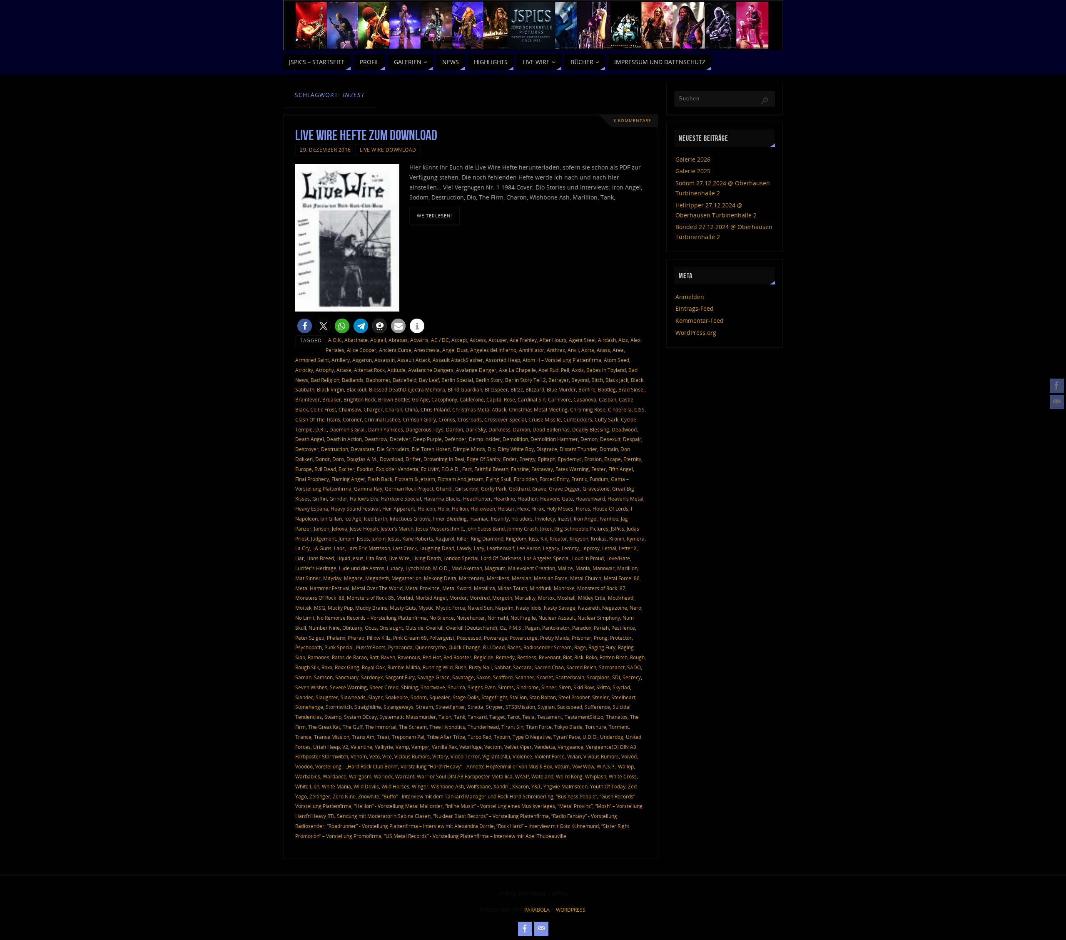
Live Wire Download (388, 149)
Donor (322, 459)
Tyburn (502, 736)
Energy (527, 459)
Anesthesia (427, 350)
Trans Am (363, 736)
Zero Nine (344, 796)
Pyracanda (400, 647)
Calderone (472, 399)
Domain (609, 449)
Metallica (484, 588)
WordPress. (571, 909)
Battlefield (404, 379)
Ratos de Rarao (349, 657)
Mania (582, 568)
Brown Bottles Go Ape (403, 399)
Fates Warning (572, 469)
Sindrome (527, 687)
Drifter (413, 459)
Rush (460, 667)
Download (391, 459)
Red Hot (432, 657)
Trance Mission (331, 736)
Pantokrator (556, 627)
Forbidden (525, 479)
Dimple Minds (469, 449)
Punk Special (339, 647)
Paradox (581, 627)
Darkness (499, 429)
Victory (440, 756)
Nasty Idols (528, 607)
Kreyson (579, 538)
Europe (303, 469)
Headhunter (477, 498)
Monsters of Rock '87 (601, 588)
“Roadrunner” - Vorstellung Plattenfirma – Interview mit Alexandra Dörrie (410, 826)
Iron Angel (586, 518)
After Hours (552, 340)
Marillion (627, 568)
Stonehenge (309, 706)
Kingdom (516, 538)
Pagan (532, 627)
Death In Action (344, 439)
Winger (420, 786)
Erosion (593, 459)
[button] (304, 326)
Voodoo (304, 766)
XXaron (520, 786)
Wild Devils (366, 786)
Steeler (600, 697)
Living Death (426, 558)
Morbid (404, 597)
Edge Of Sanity (484, 459)
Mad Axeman (466, 568)
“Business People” (576, 796)
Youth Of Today (607, 786)
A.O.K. (335, 340)
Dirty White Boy (516, 449)
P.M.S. (515, 627)
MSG (319, 607)
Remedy (505, 657)
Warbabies (307, 776)
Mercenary (471, 578)
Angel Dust (455, 350)
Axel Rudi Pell (553, 370)
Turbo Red (479, 736)
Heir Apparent (398, 508)
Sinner (548, 687)
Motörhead (620, 597)
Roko (591, 657)
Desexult (610, 439)
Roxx (326, 667)
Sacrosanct (612, 667)
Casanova (584, 399)
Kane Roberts (417, 538)
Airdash (607, 340)
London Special (460, 558)
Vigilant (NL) (496, 756)
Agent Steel (582, 340)
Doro (338, 459)
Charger (373, 409)
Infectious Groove (410, 518)
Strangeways (398, 706)
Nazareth (589, 607)
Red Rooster (457, 657)
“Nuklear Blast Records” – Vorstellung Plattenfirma (491, 816)
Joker (546, 528)
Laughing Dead (436, 548)
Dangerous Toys (424, 429)
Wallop (626, 766)
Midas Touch (512, 588)
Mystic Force (450, 607)
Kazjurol (445, 538)
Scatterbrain (569, 677)
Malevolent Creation (531, 568)
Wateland (542, 776)
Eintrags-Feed (694, 308)
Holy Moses (559, 508)
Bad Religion (325, 379)
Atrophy (325, 370)
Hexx (523, 508)
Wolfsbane (478, 786)
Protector (621, 637)
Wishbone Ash (447, 786)
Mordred (479, 597)
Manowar (604, 568)
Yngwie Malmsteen (565, 786)
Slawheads (353, 697)
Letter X (628, 548)
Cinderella (620, 409)
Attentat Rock (369, 370)
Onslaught (391, 627)
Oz (503, 627)
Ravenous (409, 657)
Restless (526, 657)
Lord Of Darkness (501, 558)
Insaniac (478, 518)
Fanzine (520, 469)
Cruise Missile (544, 419)
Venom (359, 756)
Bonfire (586, 389)
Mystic (425, 607)
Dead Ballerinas (551, 429)
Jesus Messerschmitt (440, 528)
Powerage (495, 637)
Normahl (498, 617)
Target (497, 716)
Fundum (599, 479)
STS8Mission (520, 706)
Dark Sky (476, 429)
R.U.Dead (494, 647)
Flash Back (380, 479)
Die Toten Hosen (431, 449)
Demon (589, 439)
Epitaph (546, 459)
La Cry (302, 548)
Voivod (629, 756)
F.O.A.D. (450, 469)
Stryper (494, 706)
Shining (409, 687)
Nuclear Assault (556, 617)
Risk (578, 657)
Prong (601, 637)
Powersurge (524, 637)
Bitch (597, 379)
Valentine (361, 746)
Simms (506, 687)
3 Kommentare (632, 120)
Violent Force (550, 756)
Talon (444, 716)
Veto (374, 756)
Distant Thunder (578, 449)
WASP (522, 776)
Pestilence (623, 627)
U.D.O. (590, 736)
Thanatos (617, 716)
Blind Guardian (465, 389)
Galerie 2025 (692, 171)
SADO (634, 667)
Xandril (501, 786)
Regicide (483, 657)
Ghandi (444, 488)
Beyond (580, 379)
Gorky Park (493, 488)
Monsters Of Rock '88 (319, 597)
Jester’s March (397, 528)
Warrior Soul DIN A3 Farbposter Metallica (465, 776)
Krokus (599, 538)
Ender (510, 459)
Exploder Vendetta (397, 469)
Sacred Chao (549, 667)
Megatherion (406, 578)
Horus (583, 508)
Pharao (356, 637)
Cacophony (444, 399)
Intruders (522, 518)
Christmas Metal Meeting (538, 409)
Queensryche (430, 647)
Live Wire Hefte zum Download (366, 135)
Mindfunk (540, 588)
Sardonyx (372, 677)
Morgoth (502, 597)
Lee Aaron (528, 548)
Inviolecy (545, 518)
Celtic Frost (323, 409)
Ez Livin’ (430, 469)
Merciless (498, 578)
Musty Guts (403, 607)
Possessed (469, 637)
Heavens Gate (556, 498)
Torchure (595, 726)
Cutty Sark (606, 419)
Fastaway (542, 469)
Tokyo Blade (568, 726)
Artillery (340, 360)
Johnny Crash (522, 528)
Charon (393, 409)
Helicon (426, 508)
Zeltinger (319, 796)
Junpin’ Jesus (385, 538)
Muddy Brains (371, 607)
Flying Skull (498, 479)
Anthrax (556, 350)
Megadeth (377, 578)
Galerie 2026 (692, 159)
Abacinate (356, 340)
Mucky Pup (340, 607)
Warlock (383, 776)
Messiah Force (551, 578)
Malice (565, 568)
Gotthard (519, 488)
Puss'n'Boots (371, 647)
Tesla (528, 716)
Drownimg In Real (443, 459)
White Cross (623, 776)
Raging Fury (601, 647)
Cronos (446, 419)
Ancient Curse (395, 350)
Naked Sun (480, 607)
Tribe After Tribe (446, 736)
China (411, 409)
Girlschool (466, 488)
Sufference (597, 706)
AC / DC (440, 340)
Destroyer (307, 449)
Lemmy (570, 548)
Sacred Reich (581, 667)
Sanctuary (347, 677)
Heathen (528, 498)
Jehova (339, 528)
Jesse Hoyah (364, 528)
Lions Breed (320, 558)
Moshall (566, 597)
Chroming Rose (587, 409)
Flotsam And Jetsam (460, 479)
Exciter (346, 469)
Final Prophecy (312, 479)
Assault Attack (413, 360)
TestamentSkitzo (584, 716)
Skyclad (621, 687)
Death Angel (309, 439)
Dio (492, 449)
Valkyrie (384, 746)
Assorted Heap (503, 360)
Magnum (495, 568)
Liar (299, 558)
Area (618, 350)
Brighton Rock (360, 399)
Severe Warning (348, 687)
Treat (383, 736)
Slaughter (327, 697)
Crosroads (470, 419)
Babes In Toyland (606, 370)
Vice (387, 756)
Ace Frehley (523, 340)
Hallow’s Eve (364, 498)
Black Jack (616, 379)
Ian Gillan (331, 518)
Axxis (578, 370)
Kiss (533, 538)
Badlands (353, 379)
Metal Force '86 (622, 578)
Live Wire (399, 558)
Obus (371, 627)
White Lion (307, 786)
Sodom (419, 697)
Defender (455, 439)
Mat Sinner (308, 578)
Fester (598, 469)
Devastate (362, 449)
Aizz (623, 340)
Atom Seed (616, 360)
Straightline (367, 706)
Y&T (536, 786)
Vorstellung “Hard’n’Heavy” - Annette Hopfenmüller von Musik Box (476, 766)
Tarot (513, 716)
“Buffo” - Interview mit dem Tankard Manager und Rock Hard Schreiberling (467, 796)
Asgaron (362, 360)
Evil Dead (325, 469)
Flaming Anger (348, 479)
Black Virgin (330, 389)
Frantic (579, 479)
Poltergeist (441, 637)
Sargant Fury (400, 677)
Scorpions (598, 677)
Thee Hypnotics (447, 726)
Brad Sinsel (631, 389)
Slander (304, 697)
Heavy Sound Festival (355, 508)
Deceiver (400, 439)
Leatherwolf (500, 548)
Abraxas (398, 340)
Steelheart (623, 697)
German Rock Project (409, 488)
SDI (616, 677)
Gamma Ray (368, 488)
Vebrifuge (470, 746)
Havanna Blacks (442, 498)
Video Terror (465, 756)
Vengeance (570, 746)
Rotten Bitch (614, 657)
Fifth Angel (620, 469)
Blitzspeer (496, 389)
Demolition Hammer (554, 439)
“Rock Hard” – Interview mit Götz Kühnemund (547, 826)
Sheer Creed (384, 687)
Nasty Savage (559, 607)
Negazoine (614, 607)
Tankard (477, 716)
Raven (388, 657)
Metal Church (585, 578)
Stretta (475, 706)
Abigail (378, 340)
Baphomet (378, 379)
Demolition (515, 439)
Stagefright (494, 697)
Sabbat (502, 667)
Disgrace (546, 449)
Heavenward (590, 498)
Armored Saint (312, 360)
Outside (414, 627)
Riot (567, 657)
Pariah (601, 627)
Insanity (500, 518)
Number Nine (324, 627)
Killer (462, 538)
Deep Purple (427, 439)
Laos (339, 548)
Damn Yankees (385, 429)
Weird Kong (569, 776)
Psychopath (308, 647)
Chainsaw (350, 409)
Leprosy (590, 548)
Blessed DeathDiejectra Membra (407, 389)
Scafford (503, 677)
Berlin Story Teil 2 (525, 379)
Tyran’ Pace (566, 736)
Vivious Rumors (601, 756)
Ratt (374, 657)
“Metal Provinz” (575, 806)
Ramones (318, 657)
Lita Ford (376, 558)
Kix (543, 538)
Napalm (504, 607)
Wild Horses (395, 786)
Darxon (521, 429)
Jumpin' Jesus (354, 538)
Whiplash (595, 776)
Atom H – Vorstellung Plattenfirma (562, 360)
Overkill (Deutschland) (471, 627)
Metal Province (422, 588)
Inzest (564, 518)
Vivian (574, 756)
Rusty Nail (480, 667)
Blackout (356, 389)
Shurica (456, 687)
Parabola (537, 909)
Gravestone (596, 488)
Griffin (319, 498)
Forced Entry (554, 479)
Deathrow (375, 439)
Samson (323, 677)
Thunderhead (483, 726)
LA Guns (321, 548)
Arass (603, 350)
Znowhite (368, 796)
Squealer (439, 697)
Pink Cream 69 (410, 637)
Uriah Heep (326, 746)
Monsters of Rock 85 (370, 597)
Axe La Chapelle (517, 370)
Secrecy (632, 677)
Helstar (506, 508)
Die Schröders (393, 449)
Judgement (323, 538)
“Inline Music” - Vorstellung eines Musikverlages (500, 806)
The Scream (413, 726)
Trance (303, 736)
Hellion (460, 508)
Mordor (458, 597)
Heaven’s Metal (625, 498)
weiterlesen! (434, 215)
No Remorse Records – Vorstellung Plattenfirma (372, 617)
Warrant (404, 776)
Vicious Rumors (412, 756)
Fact (467, 469)
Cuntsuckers (577, 419)
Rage (580, 647)
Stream (424, 706)
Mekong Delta (440, 578)
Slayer (375, 697)
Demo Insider (484, 439)
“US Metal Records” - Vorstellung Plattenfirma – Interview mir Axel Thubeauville (475, 836)
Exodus (365, 469)
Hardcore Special (401, 498)
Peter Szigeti (309, 637)
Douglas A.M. (361, 459)
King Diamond (487, 538)
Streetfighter (450, 706)
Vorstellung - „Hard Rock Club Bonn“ (356, 766)
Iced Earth (375, 518)
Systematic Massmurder (407, 716)
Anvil (573, 350)
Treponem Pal (408, 736)
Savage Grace (433, 677)
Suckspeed (569, 706)
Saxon (483, 677)
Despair (632, 439)
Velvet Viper (518, 746)
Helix (443, 508)
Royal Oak (373, 667)
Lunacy (395, 568)
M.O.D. (441, 568)
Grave (539, 488)
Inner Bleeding (450, 518)
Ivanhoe (609, 518)
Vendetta (544, 746)
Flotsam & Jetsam (415, 479)
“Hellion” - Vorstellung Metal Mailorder (398, 806)
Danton (454, 429)
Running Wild (438, 667)
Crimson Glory (419, 419)
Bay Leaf (429, 379)
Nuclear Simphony (599, 617)
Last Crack (405, 548)
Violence (522, 756)
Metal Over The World (377, 588)
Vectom (493, 746)
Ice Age (352, 518)
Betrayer (558, 379)
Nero (635, 607)
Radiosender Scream (547, 647)
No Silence (441, 617)
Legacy (551, 548)
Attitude (396, 370)
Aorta (587, 350)
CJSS (639, 409)
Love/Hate (618, 558)
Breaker (331, 399)
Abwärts (419, 340)
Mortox (546, 597)
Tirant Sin (512, 726)
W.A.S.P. (606, 766)
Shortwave (433, 687)
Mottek (303, 607)
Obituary (352, 627)
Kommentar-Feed (699, 320)
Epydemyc (570, 459)
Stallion (518, 697)
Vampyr (420, 746)
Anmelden (689, 297)
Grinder (338, 498)
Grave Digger (564, 488)
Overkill (434, 627)
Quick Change (464, 647)
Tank (459, 716)
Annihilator (531, 350)
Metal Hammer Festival (322, 588)
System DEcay (360, 716)
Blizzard (535, 389)
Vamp (402, 746)
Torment (619, 726)
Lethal (609, 548)
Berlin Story (489, 379)
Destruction (334, 449)
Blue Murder (561, 389)
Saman (303, 677)
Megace (353, 578)
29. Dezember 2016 (325, 149)
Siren (565, 687)
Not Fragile (523, 617)
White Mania (336, 786)
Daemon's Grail (347, 429)
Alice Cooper (361, 350)
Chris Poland (435, 409)
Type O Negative (532, 736)
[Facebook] (1057, 386)
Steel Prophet (574, 697)
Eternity (632, 459)
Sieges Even (482, 687)
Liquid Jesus (350, 558)
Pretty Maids (554, 637)
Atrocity (304, 370)
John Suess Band (485, 528)
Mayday (332, 578)
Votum (562, 766)
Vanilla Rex (444, 746)
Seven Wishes (311, 687)
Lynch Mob (418, 568)
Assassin (384, 360)
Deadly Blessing (590, 429)
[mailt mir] (1057, 402)
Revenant (549, 657)
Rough (637, 657)
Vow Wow (583, 766)
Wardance (334, 776)
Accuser (497, 340)
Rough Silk (307, 667)
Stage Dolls (466, 697)
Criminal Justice (382, 419)
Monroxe (564, 588)
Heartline (504, 498)
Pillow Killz (379, 637)
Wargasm (360, 776)
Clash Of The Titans (317, 419)
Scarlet (545, 677)
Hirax (537, 508)
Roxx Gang (347, 667)
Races (514, 647)
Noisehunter (470, 617)
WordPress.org (695, 333)
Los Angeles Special (547, 558)
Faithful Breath (491, 469)
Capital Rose (500, 399)
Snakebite (396, 697)
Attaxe (343, 370)
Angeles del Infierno (493, 350)
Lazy (479, 548)
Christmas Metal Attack (479, 409)
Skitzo (603, 687)
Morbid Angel (431, 597)
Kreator (558, 538)
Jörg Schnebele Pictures (581, 528)
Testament (549, 716)
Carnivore (559, 399)
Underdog (611, 736)
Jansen (321, 528)
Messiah (521, 578)
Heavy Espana (311, 508)
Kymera (636, 538)
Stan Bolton (542, 697)
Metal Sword (456, 588)
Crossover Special (505, 419)
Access (478, 340)
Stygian (546, 706)
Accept (459, 340)
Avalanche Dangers (430, 370)
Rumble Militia (403, 667)
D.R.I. (321, 429)
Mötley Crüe (591, 597)
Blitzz (517, 389)
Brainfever (307, 399)
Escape (612, 459)
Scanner (524, 677)
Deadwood (624, 429)
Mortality (525, 597)
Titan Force (539, 726)
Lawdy (464, 548)
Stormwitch (339, 706)
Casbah (607, 399)
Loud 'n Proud (588, 558)
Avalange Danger (476, 370)
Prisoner (581, 637)
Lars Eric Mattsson (368, 548)
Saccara (522, 667)
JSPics (617, 528)
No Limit (304, 617)
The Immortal (380, 726)
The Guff (353, 726)
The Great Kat (324, 726)
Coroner (352, 419)
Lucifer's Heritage (315, 568)
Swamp (332, 716)
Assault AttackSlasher (458, 360)
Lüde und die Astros (361, 568)
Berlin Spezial (457, 379)
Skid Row (583, 687)
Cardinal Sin (531, 399)
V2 (345, 746)
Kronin (616, 538)
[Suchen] (764, 101)
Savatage (463, 677)
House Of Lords (610, 508)
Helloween (483, 508)
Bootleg (607, 389)
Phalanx (336, 637)
